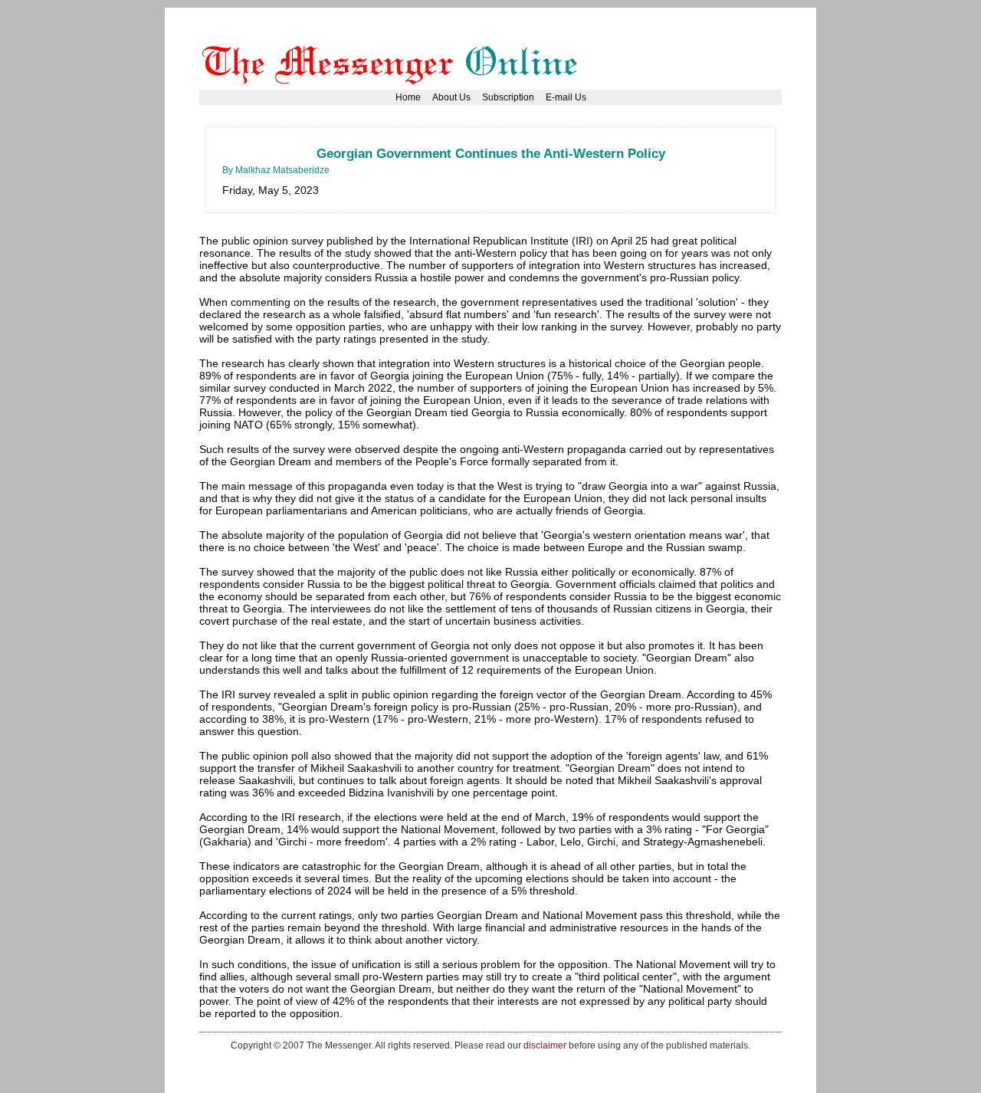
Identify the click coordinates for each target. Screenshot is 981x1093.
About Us (451, 97)
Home (408, 97)
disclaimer (544, 1045)
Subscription (508, 97)
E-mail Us (566, 97)
